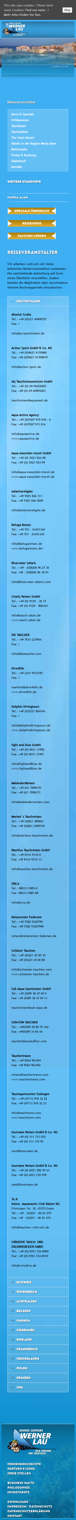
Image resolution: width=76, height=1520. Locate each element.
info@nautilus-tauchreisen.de (32, 869)
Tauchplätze (19, 132)
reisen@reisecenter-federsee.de (34, 936)
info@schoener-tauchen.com (31, 969)
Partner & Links (21, 1469)
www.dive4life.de (23, 692)
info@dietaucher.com (26, 654)
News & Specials (22, 114)
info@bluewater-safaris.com (31, 582)
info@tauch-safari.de (26, 615)
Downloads (17, 1502)
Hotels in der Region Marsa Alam (33, 143)
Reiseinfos (32, 223)
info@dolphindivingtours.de (30, 725)
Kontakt (16, 167)
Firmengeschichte (24, 1464)
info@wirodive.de (23, 1265)
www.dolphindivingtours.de (30, 730)
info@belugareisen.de (26, 543)
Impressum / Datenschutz (29, 1506)
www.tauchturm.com (26, 1117)
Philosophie (18, 1487)
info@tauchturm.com (26, 1113)
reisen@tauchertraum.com (29, 1074)
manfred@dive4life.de (27, 687)
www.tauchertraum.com (28, 1079)
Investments (18, 1492)
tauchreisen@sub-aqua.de (29, 1007)
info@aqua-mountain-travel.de (33, 472)
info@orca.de (20, 902)
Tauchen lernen (32, 236)
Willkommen (20, 120)
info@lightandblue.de (26, 764)
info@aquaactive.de (25, 434)
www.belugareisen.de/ (27, 548)
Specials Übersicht (31, 211)
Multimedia (19, 149)
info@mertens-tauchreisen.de (32, 835)
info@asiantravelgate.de (28, 510)
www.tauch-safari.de (26, 620)
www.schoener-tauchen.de (30, 974)
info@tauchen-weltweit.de (30, 1227)
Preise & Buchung (23, 155)
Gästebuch (18, 161)
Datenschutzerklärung (28, 1511)
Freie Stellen (19, 1473)
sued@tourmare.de (24, 1184)
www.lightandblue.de (26, 768)
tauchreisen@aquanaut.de (29, 400)
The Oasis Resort (22, 137)
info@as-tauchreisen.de (27, 333)
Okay (67, 10)
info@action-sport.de (26, 367)
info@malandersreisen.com (30, 802)
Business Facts (20, 1483)
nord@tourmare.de (24, 1151)
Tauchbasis (18, 126)
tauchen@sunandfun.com (29, 1041)
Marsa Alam (60, 66)
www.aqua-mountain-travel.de (32, 476)
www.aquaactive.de (25, 438)
